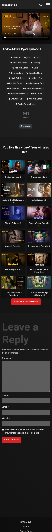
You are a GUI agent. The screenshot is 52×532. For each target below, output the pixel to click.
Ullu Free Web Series (18, 94)
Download (26, 126)
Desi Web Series (21, 68)
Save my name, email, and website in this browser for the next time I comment (24, 431)
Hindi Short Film (35, 73)
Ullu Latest (38, 94)
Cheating (36, 63)
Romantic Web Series (34, 88)
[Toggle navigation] (48, 4)
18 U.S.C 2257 (26, 522)
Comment (7, 358)
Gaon (36, 68)
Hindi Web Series (18, 78)
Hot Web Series (15, 83)
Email (5, 407)
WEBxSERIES (9, 4)
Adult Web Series (19, 63)
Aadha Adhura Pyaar (21, 57)
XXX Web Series (35, 99)
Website (6, 418)
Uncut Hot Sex (16, 99)
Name (5, 395)
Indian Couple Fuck (36, 83)
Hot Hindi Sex (36, 78)
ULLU (38, 57)
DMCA (26, 526)
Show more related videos (26, 301)
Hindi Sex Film (17, 73)
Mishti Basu (14, 88)
